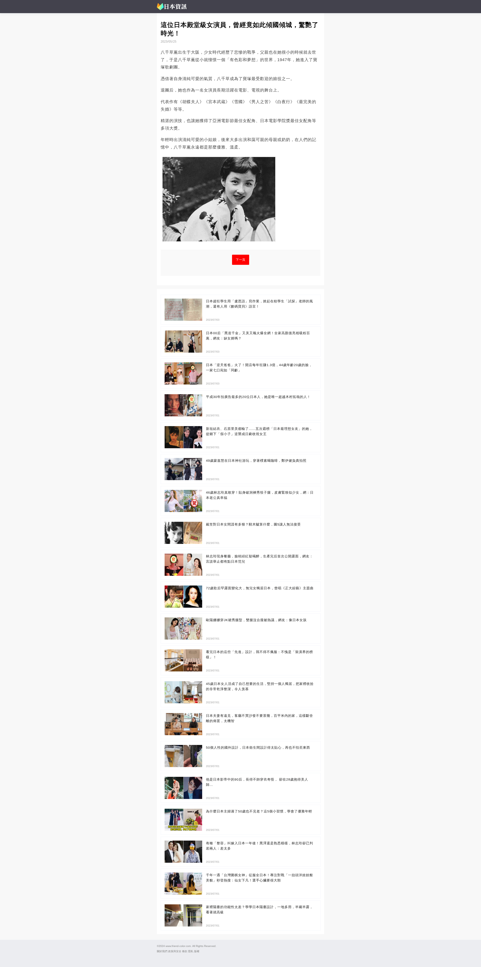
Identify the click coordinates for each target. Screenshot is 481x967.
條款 (184, 951)
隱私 (190, 951)
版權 (196, 951)
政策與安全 (174, 951)
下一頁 (240, 259)
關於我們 (162, 951)
